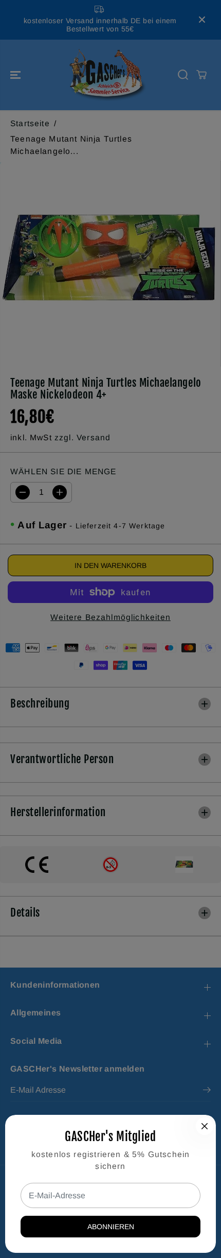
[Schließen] (204, 1126)
